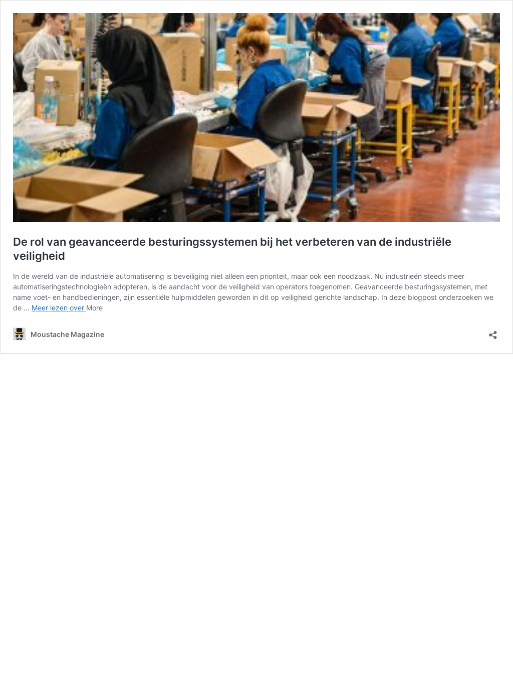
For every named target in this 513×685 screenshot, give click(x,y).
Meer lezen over (59, 307)
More (94, 307)
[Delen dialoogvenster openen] (493, 331)
